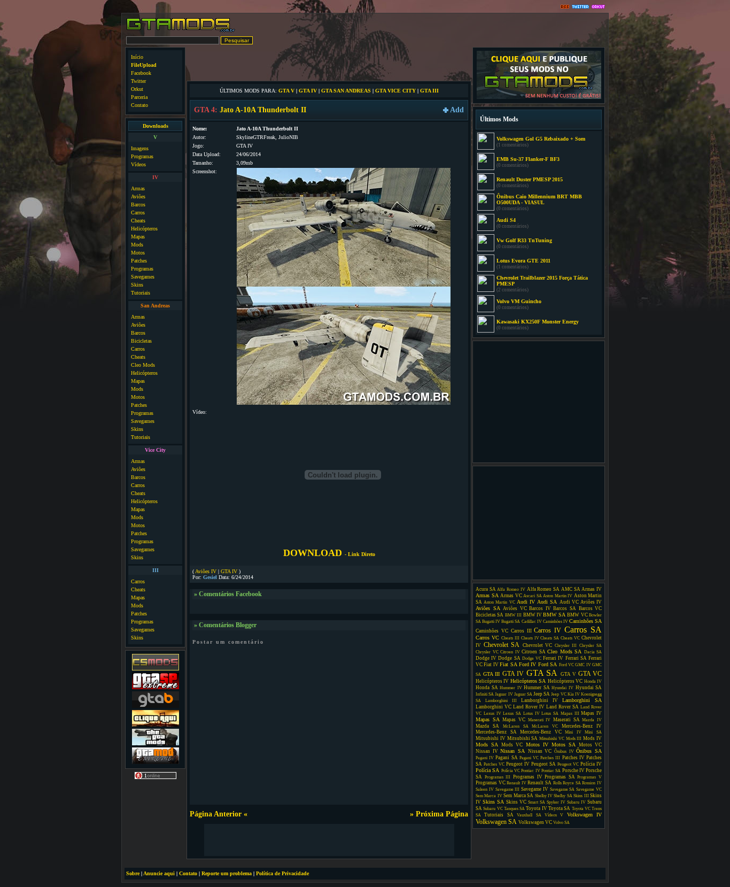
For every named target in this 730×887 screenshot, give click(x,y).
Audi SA (547, 602)
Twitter (138, 81)
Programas (142, 156)
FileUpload (144, 65)
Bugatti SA (510, 621)
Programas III (498, 777)
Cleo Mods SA (564, 651)
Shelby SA (563, 795)
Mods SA (487, 744)
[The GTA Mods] (155, 744)
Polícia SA (487, 770)
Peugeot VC (568, 764)
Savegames (142, 277)
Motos (138, 253)
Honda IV (593, 681)
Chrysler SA (590, 645)
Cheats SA (549, 638)
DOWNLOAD (329, 552)
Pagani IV (485, 757)
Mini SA (593, 732)
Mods (137, 245)
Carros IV (547, 630)
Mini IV (573, 732)
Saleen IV (485, 789)
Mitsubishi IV (491, 738)
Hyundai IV (562, 687)
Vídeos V (554, 815)
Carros (138, 212)
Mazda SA (487, 726)
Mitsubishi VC (551, 738)
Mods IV (592, 738)
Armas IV (591, 589)
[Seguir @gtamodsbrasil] (580, 7)
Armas (138, 188)
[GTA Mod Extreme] (155, 763)
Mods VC (512, 744)
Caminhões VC (492, 631)
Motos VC (590, 744)
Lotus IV (531, 713)
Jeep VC (558, 694)
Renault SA (539, 782)
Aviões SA (488, 608)
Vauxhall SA (529, 815)
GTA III (429, 91)
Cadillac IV (532, 621)
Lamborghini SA (582, 700)
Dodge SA (509, 658)
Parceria (139, 97)
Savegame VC (589, 789)
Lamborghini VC (493, 706)
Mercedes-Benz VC (541, 732)
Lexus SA (512, 713)
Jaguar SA (523, 694)
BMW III (513, 615)
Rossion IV (592, 783)
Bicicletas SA (489, 615)
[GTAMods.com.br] (181, 31)
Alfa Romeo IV (511, 589)
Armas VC (511, 595)
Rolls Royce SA (567, 783)
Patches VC (494, 764)
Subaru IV (576, 802)
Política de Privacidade (282, 873)
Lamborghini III (501, 700)
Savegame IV (534, 789)
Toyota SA (559, 808)
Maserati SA (566, 719)
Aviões (138, 196)
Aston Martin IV (557, 595)
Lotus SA (549, 713)
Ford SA (547, 664)
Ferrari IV (553, 658)
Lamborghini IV (539, 700)
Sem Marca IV (489, 795)
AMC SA (570, 589)
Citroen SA (534, 651)
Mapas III (570, 713)
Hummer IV (511, 687)
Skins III (580, 795)
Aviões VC (515, 608)
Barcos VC (590, 608)
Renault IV (516, 783)
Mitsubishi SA (522, 738)
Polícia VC (510, 770)
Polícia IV (591, 764)
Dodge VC (531, 658)
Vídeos (138, 164)
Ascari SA (532, 595)
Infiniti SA (485, 694)
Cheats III (510, 638)
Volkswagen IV (584, 814)
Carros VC (487, 638)
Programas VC (491, 782)
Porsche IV (573, 770)
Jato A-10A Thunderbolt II (263, 110)
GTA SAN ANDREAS (346, 91)
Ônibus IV (564, 751)
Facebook (141, 73)
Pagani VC (529, 757)
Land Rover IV (529, 706)
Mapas (138, 237)
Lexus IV (492, 713)
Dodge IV (486, 658)
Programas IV (527, 777)
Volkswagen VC (535, 822)
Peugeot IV (518, 764)
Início (137, 57)
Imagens (140, 148)
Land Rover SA (562, 706)
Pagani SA (506, 757)
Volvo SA (561, 822)
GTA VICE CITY (395, 91)
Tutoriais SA (498, 814)
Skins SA (493, 802)
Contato (139, 105)
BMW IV (532, 615)
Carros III (521, 631)
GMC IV (583, 664)
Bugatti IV (491, 621)
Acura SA (486, 589)
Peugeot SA (543, 764)
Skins (137, 285)
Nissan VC (540, 751)
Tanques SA (514, 808)
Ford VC (566, 664)
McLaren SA (516, 726)
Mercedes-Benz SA (496, 732)
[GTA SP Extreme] (155, 688)
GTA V (286, 91)
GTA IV (308, 91)
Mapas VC (513, 719)
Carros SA (583, 629)
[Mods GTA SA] (155, 725)
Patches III (550, 757)
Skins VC (516, 802)
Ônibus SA (589, 751)
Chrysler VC (487, 652)
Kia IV (574, 694)
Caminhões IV (555, 621)
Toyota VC (581, 808)
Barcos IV (540, 608)
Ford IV (527, 664)
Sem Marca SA (518, 795)
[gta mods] (155, 706)
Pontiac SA (551, 770)
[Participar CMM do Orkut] (598, 7)
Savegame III (507, 789)
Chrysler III (566, 645)
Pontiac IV (530, 770)
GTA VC (590, 673)
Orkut (137, 89)
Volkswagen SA (496, 822)
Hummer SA (537, 687)
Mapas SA (488, 719)
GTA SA (542, 672)
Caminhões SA (585, 621)
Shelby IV (544, 795)
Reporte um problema (226, 873)
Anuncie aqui (159, 873)
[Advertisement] (329, 63)
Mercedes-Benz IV (582, 726)
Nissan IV (487, 751)
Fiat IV (491, 664)
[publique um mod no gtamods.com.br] (539, 98)
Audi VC (569, 602)
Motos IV (537, 744)
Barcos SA (564, 608)
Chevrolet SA (502, 645)
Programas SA (560, 777)
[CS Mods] (155, 669)
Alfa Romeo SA (543, 589)
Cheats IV (530, 638)
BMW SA (554, 615)
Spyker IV (556, 802)
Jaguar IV (503, 694)
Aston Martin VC (499, 602)
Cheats (138, 220)
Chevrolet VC (538, 645)
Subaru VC (492, 808)
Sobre (132, 873)
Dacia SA (593, 652)
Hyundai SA (589, 687)
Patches (139, 261)
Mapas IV (591, 713)
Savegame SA (562, 789)
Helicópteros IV (492, 681)
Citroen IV (510, 652)
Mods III (574, 738)
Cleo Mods (143, 365)
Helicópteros (144, 229)
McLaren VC (545, 726)
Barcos (138, 204)
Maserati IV (539, 720)
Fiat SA (508, 664)
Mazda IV (592, 720)
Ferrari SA (576, 658)
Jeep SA (541, 694)
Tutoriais (140, 293)
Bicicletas (141, 341)
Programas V (589, 777)
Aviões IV (205, 571)
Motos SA (564, 744)
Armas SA (487, 595)
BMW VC (577, 615)
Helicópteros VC (565, 681)
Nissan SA (512, 751)
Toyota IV (536, 808)
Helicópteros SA (528, 681)
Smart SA (536, 802)
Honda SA (487, 687)
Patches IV (573, 757)
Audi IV (526, 602)
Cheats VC (570, 638)
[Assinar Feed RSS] (565, 7)
